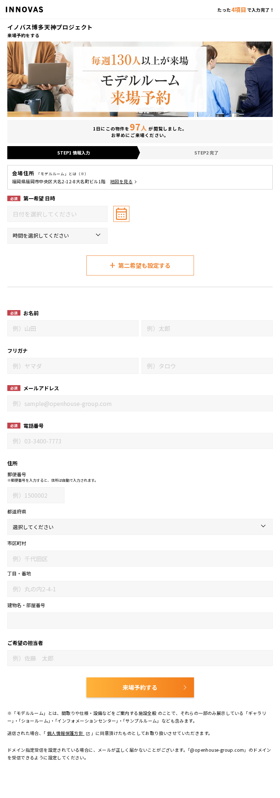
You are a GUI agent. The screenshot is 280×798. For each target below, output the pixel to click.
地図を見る (121, 181)
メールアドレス (41, 388)
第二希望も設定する (140, 265)
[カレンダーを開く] (121, 214)
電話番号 (33, 426)
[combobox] (57, 214)
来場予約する (140, 687)
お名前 (31, 313)
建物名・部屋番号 (26, 605)
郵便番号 (16, 474)
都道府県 (16, 511)
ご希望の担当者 (25, 643)
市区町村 (16, 543)
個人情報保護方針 (66, 733)
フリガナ (17, 350)
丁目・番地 (19, 573)
